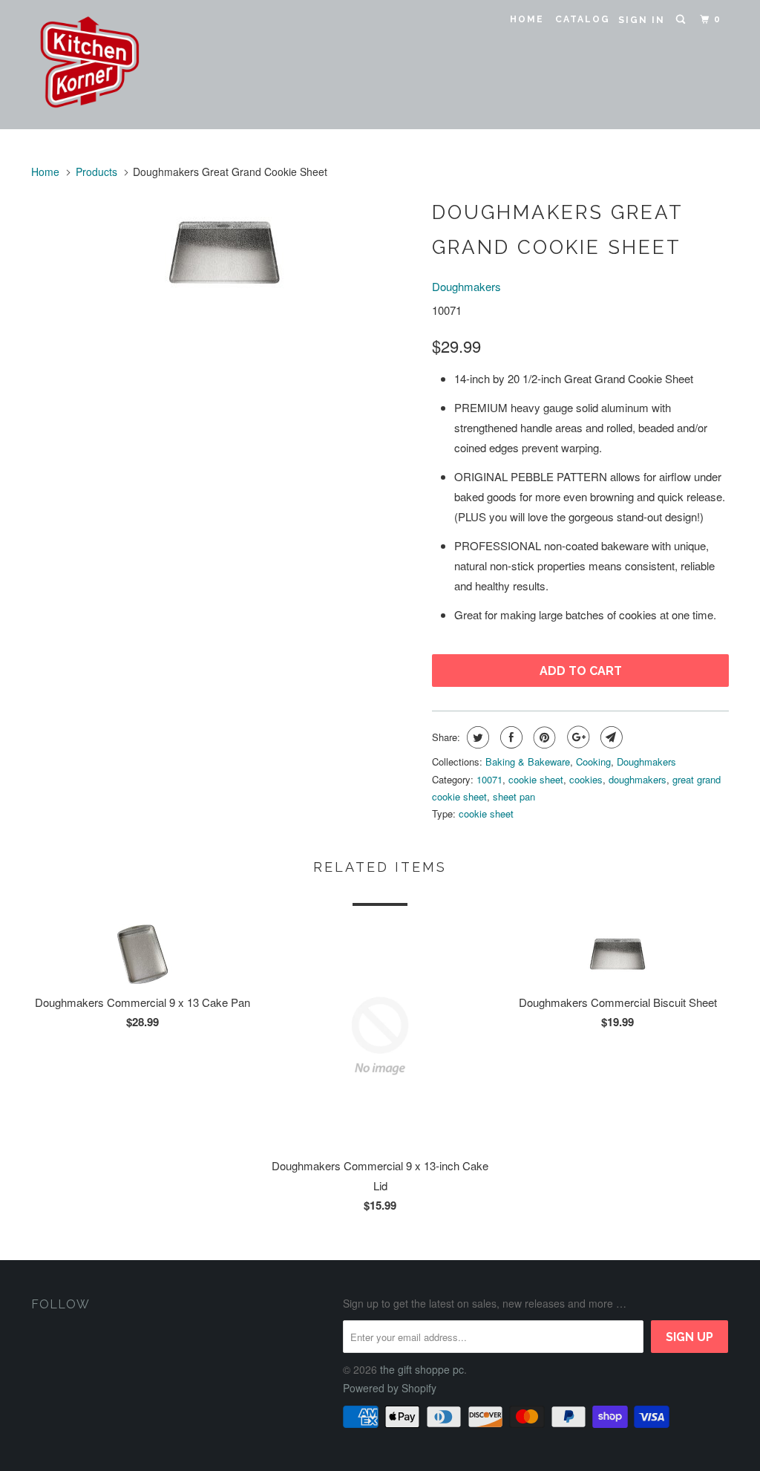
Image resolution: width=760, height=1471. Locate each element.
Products (96, 171)
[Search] (682, 19)
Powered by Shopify (389, 1387)
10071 (489, 779)
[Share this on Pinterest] (543, 737)
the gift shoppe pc (422, 1369)
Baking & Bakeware (527, 761)
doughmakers (637, 779)
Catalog (582, 19)
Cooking (593, 761)
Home (527, 19)
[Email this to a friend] (610, 737)
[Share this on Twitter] (476, 737)
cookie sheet (535, 779)
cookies (586, 779)
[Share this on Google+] (576, 737)
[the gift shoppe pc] (90, 64)
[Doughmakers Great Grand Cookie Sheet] (224, 252)
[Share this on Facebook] (509, 737)
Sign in (641, 20)
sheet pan (514, 796)
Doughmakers (466, 286)
